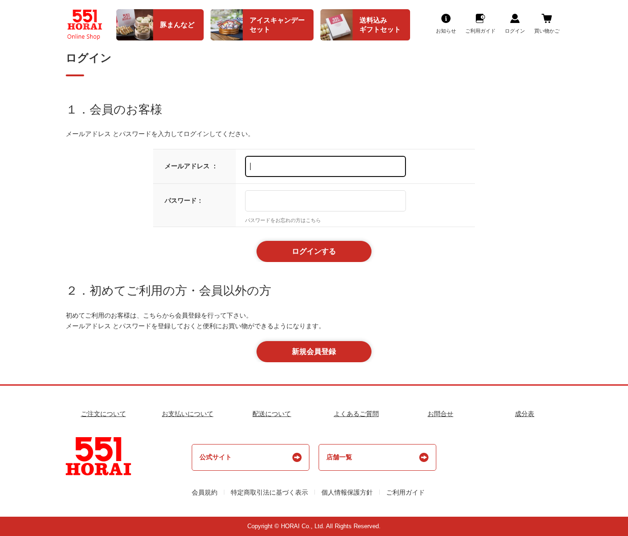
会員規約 (204, 492)
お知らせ (446, 31)
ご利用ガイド (480, 31)
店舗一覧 (339, 457)
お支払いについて (187, 413)
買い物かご (546, 31)
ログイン (515, 31)
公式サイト (216, 457)
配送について (271, 413)
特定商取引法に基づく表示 (269, 492)
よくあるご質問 (356, 413)
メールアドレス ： (191, 166)
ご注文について (103, 413)
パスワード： (184, 200)
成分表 (524, 413)
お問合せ (440, 413)
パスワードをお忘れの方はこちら (283, 220)
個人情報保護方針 (347, 492)
